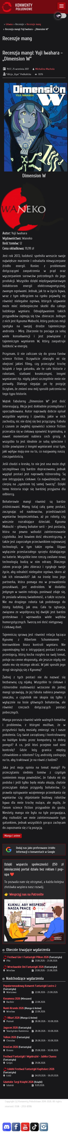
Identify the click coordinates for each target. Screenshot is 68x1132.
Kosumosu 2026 (11, 998)
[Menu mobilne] (61, 6)
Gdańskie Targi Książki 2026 (18, 1082)
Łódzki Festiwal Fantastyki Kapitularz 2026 (30, 1069)
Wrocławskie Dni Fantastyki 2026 (25, 967)
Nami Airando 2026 (13, 1008)
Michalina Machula (44, 69)
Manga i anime (12, 835)
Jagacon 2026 (10, 1027)
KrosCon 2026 (10, 1047)
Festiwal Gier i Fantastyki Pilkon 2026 (28, 957)
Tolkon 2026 (9, 1037)
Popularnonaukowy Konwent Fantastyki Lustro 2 (29, 986)
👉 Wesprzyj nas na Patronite (24, 894)
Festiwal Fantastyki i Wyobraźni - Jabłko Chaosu (29, 1056)
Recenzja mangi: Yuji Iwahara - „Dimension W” (32, 56)
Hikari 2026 (13, 1017)
